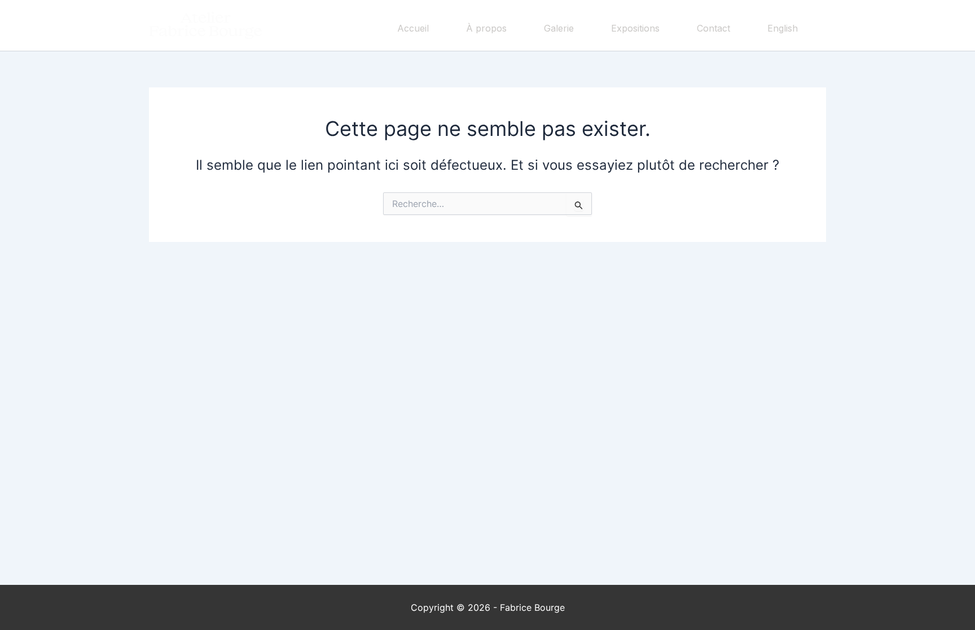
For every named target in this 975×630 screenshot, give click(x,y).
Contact (713, 28)
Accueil (413, 28)
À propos (486, 28)
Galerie (559, 28)
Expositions (635, 28)
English (782, 28)
